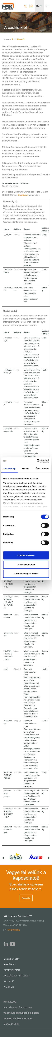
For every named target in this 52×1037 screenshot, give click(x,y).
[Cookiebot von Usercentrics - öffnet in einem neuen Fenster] (37, 461)
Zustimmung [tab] (9, 468)
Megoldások (11, 959)
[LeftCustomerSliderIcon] (3, 856)
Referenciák (12, 970)
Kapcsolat (26, 898)
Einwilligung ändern (10, 186)
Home (6, 39)
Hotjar (16, 338)
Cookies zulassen (26, 555)
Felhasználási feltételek (18, 1018)
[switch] (45, 525)
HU (38, 6)
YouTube (17, 772)
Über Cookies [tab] (42, 468)
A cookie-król (11, 1024)
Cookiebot (23, 195)
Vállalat (9, 981)
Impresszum (9, 1002)
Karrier (9, 987)
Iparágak (9, 964)
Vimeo (17, 235)
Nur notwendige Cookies (26, 573)
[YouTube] (12, 944)
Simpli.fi (17, 669)
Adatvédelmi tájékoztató (17, 1007)
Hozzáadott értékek (17, 975)
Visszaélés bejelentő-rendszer (21, 1013)
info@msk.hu (13, 929)
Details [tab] (25, 468)
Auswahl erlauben (26, 564)
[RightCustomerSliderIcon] (48, 856)
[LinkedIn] (6, 944)
